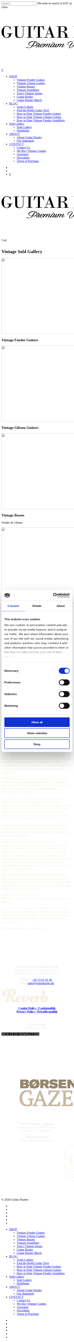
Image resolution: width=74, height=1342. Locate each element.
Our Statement (25, 1293)
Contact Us (23, 1300)
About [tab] (61, 605)
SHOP (13, 1229)
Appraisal (22, 1307)
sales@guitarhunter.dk (41, 983)
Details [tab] (37, 605)
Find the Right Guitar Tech (33, 1263)
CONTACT (16, 1297)
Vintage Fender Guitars (31, 1232)
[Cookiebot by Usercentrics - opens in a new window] (53, 595)
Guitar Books (25, 1249)
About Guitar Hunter (29, 1290)
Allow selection (37, 733)
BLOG (13, 1256)
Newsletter (23, 1310)
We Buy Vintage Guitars (31, 1303)
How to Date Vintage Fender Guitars (39, 1266)
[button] (20, 1034)
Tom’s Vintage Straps (29, 1246)
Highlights (23, 1283)
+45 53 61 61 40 (42, 979)
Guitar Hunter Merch (29, 1253)
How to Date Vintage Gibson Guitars (39, 1269)
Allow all (37, 722)
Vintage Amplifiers (28, 1242)
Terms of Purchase (28, 1313)
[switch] (64, 682)
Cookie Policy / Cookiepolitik (37, 1008)
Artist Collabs (25, 1259)
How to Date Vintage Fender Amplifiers (41, 1273)
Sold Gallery (16, 1276)
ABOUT (14, 1286)
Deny (37, 744)
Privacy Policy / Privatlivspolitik (37, 1011)
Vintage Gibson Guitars (31, 1236)
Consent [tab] (13, 605)
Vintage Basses (26, 1239)
